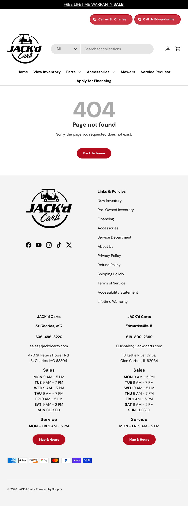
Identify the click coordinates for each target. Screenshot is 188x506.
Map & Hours (49, 439)
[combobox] (102, 49)
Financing (106, 219)
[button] (178, 49)
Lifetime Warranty (113, 301)
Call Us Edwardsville (158, 19)
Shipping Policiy (111, 274)
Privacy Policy (109, 255)
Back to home (94, 153)
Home (22, 72)
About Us (105, 246)
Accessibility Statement (118, 292)
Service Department (114, 237)
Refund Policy (109, 264)
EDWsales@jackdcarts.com (139, 346)
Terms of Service (111, 283)
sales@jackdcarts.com (49, 346)
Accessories (108, 228)
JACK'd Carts (26, 489)
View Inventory (47, 72)
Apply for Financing (94, 80)
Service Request (156, 72)
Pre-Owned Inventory (116, 209)
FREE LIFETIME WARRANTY (94, 4)
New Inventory (110, 200)
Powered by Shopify (49, 489)
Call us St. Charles (112, 19)
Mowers (128, 72)
